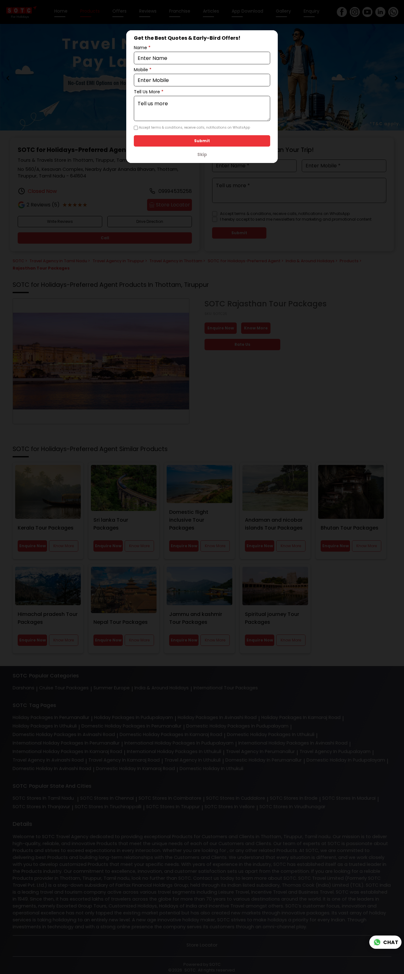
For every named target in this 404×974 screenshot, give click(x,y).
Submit (202, 140)
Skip (202, 155)
